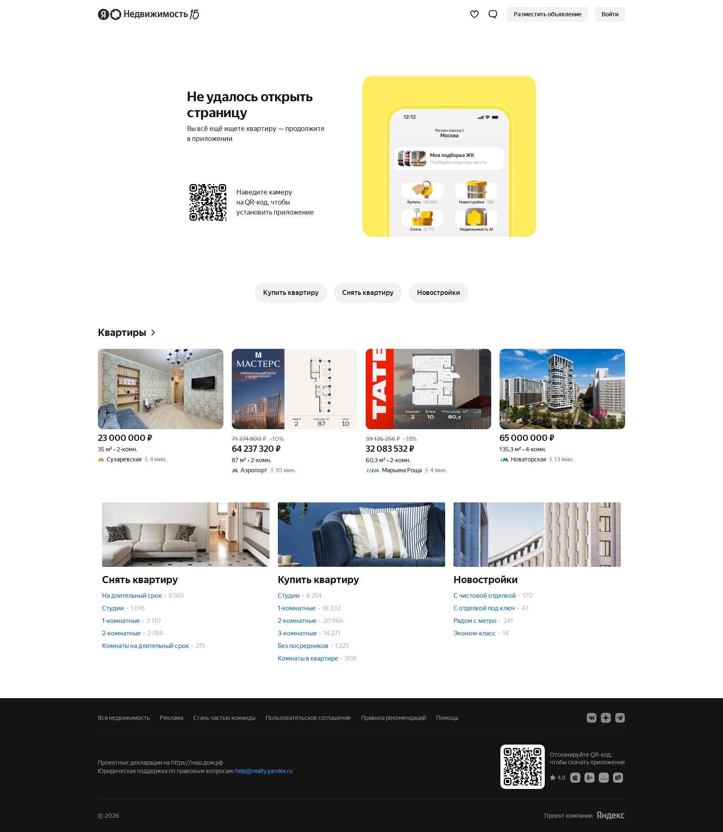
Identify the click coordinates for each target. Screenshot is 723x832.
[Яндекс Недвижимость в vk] (592, 718)
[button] (492, 14)
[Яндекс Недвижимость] (149, 14)
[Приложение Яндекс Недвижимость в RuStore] (618, 777)
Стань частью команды (224, 717)
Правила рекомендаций (393, 717)
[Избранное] (474, 14)
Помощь (447, 717)
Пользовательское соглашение (308, 717)
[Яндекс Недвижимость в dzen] (606, 718)
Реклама (171, 717)
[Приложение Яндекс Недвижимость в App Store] (575, 777)
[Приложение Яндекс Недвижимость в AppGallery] (604, 777)
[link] (610, 14)
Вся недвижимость (124, 717)
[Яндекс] (610, 815)
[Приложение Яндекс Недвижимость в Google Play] (590, 777)
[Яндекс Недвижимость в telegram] (620, 718)
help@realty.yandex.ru (263, 771)
